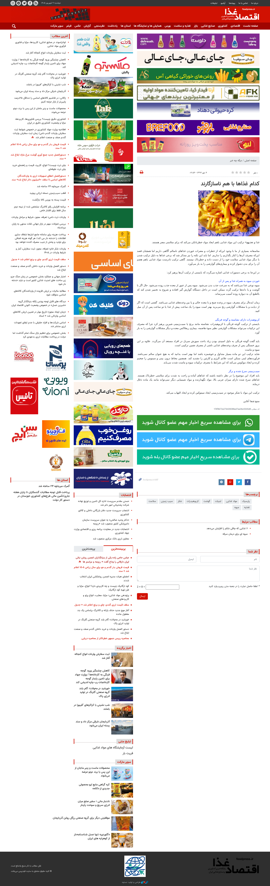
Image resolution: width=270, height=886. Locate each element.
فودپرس (238, 15)
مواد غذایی (231, 501)
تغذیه (247, 507)
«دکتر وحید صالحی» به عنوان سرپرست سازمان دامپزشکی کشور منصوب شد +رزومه (105, 522)
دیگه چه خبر (236, 161)
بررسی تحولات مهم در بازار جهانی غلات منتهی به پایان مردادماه (39, 226)
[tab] (118, 548)
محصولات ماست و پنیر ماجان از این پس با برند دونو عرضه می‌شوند (92, 772)
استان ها (126, 26)
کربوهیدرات (193, 501)
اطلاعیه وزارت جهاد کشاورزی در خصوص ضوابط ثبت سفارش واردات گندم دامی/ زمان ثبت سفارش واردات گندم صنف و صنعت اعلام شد (39, 134)
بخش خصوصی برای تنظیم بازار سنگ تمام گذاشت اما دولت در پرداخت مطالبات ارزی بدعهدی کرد (39, 335)
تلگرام (18, 3)
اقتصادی (235, 26)
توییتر (24, 3)
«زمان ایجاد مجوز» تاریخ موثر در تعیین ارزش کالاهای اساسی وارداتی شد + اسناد (39, 314)
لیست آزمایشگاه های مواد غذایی (113, 747)
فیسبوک (30, 3)
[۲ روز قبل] (122, 694)
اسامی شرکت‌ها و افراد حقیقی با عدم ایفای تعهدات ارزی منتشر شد (40, 324)
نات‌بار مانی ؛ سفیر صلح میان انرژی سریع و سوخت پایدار (94, 803)
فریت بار (128, 753)
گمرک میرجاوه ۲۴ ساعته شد (51, 186)
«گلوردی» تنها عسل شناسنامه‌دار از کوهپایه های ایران (92, 837)
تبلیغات (214, 3)
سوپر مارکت (56, 26)
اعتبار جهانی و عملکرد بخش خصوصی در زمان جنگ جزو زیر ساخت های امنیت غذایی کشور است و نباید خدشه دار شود (38, 280)
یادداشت (113, 26)
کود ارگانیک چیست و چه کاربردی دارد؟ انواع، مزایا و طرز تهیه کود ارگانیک (103, 588)
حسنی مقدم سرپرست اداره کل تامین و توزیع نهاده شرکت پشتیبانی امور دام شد (103, 503)
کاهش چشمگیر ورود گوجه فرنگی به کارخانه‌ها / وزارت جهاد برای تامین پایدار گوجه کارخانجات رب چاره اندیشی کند (92, 677)
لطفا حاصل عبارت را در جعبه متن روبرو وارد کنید (234, 586)
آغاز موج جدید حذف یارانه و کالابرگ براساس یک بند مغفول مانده (103, 612)
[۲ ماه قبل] (122, 790)
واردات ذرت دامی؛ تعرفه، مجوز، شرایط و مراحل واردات (38, 217)
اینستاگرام (12, 3)
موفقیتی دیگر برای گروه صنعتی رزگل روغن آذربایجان (81, 818)
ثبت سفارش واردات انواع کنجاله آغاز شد (92, 656)
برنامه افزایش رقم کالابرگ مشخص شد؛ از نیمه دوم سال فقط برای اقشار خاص (40, 209)
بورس (168, 26)
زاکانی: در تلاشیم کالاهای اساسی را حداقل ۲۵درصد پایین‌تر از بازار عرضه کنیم (40, 100)
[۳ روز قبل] (122, 773)
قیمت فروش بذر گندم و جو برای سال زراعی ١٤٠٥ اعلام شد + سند (101, 569)
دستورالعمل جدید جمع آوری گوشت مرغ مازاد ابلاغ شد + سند (38, 157)
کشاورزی (223, 26)
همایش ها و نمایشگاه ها (147, 26)
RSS (35, 3)
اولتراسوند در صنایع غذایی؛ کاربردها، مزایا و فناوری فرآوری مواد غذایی (40, 44)
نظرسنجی (99, 26)
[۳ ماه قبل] (122, 807)
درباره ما (254, 3)
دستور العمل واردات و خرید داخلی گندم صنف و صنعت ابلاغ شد (101, 631)
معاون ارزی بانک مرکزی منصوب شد (111, 539)
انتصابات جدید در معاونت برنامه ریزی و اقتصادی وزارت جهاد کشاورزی (101, 531)
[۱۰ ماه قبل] (122, 823)
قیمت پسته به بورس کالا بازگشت (49, 200)
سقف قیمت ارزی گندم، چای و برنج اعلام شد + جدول (102, 605)
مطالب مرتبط (250, 521)
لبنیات (218, 501)
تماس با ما (243, 3)
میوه (236, 507)
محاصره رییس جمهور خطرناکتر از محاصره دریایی (105, 638)
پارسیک (246, 501)
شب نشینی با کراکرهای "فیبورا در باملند (92, 707)
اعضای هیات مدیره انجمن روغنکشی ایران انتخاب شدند (104, 578)
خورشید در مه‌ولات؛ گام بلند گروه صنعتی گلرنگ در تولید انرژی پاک (103, 621)
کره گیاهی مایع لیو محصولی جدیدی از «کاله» (94, 787)
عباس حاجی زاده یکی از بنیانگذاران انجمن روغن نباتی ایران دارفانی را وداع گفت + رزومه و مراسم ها (102, 560)
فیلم (68, 26)
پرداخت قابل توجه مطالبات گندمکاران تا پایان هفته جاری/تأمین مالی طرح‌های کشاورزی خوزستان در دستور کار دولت (41, 496)
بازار (196, 26)
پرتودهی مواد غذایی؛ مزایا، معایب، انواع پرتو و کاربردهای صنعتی (106, 597)
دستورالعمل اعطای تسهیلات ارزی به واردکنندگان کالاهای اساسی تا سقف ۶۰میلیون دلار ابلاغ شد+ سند (39, 178)
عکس (78, 26)
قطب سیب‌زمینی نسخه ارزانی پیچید (48, 193)
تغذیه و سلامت (182, 26)
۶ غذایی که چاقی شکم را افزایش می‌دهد (227, 529)
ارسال (142, 596)
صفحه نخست (250, 26)
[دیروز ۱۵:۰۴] (122, 676)
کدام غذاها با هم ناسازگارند (230, 184)
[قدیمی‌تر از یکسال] (122, 840)
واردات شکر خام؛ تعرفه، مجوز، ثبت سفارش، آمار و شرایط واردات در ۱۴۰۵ (41, 251)
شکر (180, 501)
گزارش (87, 26)
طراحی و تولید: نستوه (131, 882)
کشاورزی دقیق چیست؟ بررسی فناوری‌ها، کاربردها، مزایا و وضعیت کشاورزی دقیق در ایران (40, 121)
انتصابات (126, 495)
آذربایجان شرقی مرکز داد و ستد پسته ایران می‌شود (93, 724)
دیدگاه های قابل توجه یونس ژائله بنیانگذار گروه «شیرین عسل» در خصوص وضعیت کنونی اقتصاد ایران (38, 303)
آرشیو (223, 3)
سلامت (152, 501)
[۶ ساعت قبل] (122, 660)
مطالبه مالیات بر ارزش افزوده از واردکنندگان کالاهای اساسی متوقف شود (40, 293)
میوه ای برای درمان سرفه (235, 534)
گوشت (207, 501)
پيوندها (232, 3)
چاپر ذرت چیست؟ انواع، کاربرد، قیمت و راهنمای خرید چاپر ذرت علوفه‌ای (39, 167)
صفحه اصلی (250, 161)
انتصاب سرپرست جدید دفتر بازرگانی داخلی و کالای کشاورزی (103, 512)
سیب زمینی (167, 501)
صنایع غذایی (208, 26)
